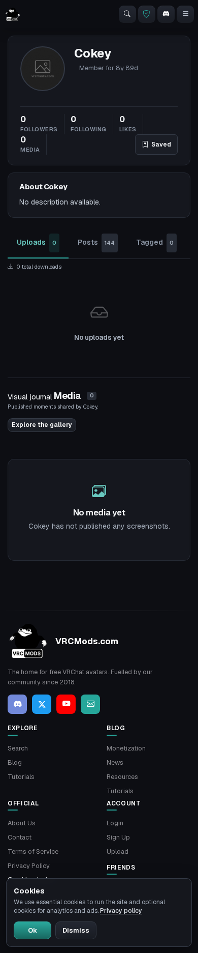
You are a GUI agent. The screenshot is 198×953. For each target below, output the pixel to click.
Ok (32, 930)
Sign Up (118, 837)
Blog (15, 762)
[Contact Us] (90, 704)
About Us (22, 823)
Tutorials (21, 776)
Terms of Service (33, 851)
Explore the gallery (42, 425)
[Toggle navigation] (185, 14)
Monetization (126, 748)
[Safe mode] (146, 14)
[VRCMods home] (12, 14)
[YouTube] (66, 704)
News (115, 762)
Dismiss (75, 930)
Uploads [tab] (36, 242)
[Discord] (166, 14)
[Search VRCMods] (127, 14)
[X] (41, 704)
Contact (19, 837)
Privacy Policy (29, 865)
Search (18, 748)
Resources (122, 776)
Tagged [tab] (155, 242)
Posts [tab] (96, 242)
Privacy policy (121, 911)
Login (115, 823)
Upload (117, 851)
